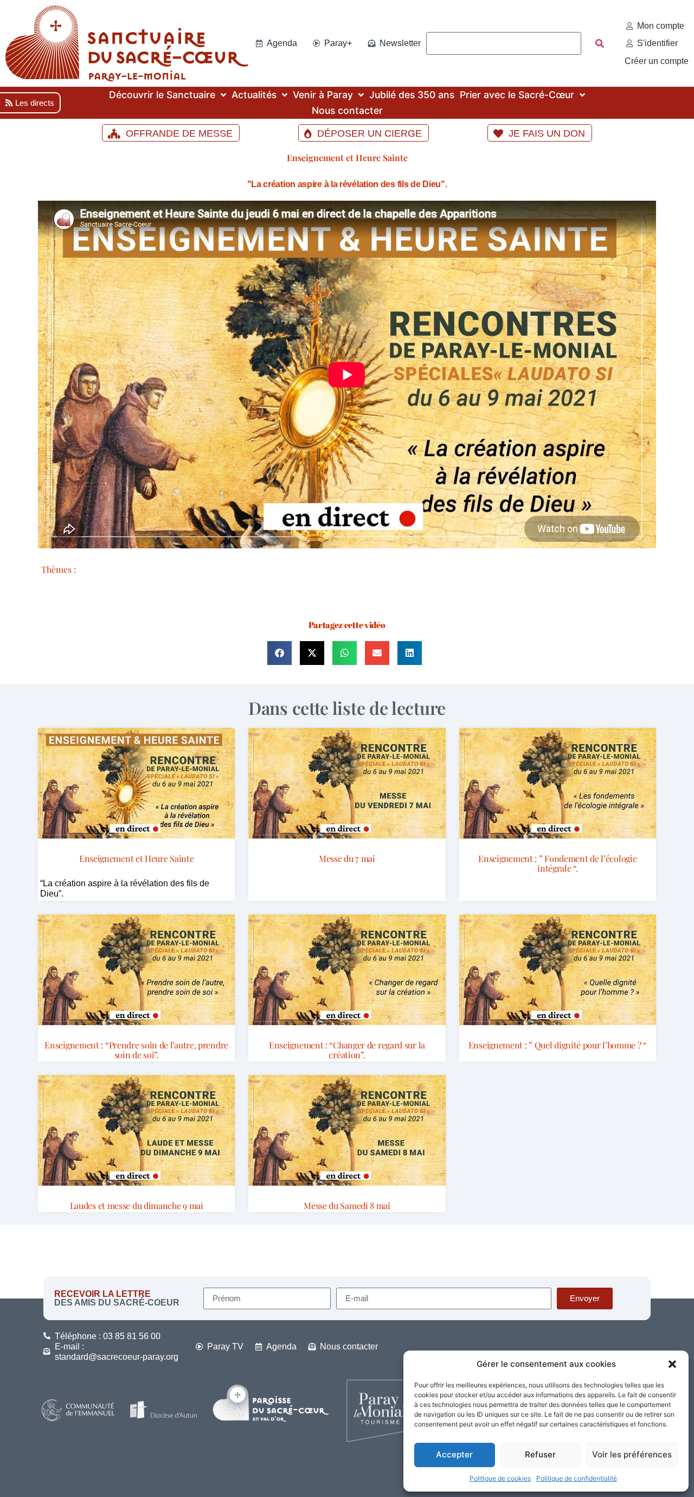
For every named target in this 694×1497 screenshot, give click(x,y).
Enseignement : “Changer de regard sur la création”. (347, 1049)
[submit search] (600, 43)
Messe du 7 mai (347, 858)
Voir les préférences (632, 1454)
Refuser (540, 1454)
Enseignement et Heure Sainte (347, 157)
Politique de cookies (500, 1478)
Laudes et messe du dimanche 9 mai (136, 1205)
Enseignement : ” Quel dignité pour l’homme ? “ (557, 1045)
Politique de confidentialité (576, 1478)
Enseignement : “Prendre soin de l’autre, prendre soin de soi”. (136, 1049)
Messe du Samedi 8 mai (347, 1205)
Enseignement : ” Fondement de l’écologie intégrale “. (557, 863)
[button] (672, 1364)
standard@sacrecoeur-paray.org (116, 1356)
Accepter (454, 1454)
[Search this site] (503, 43)
